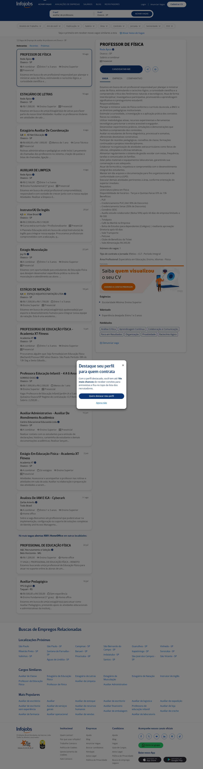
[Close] (123, 365)
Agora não (101, 402)
